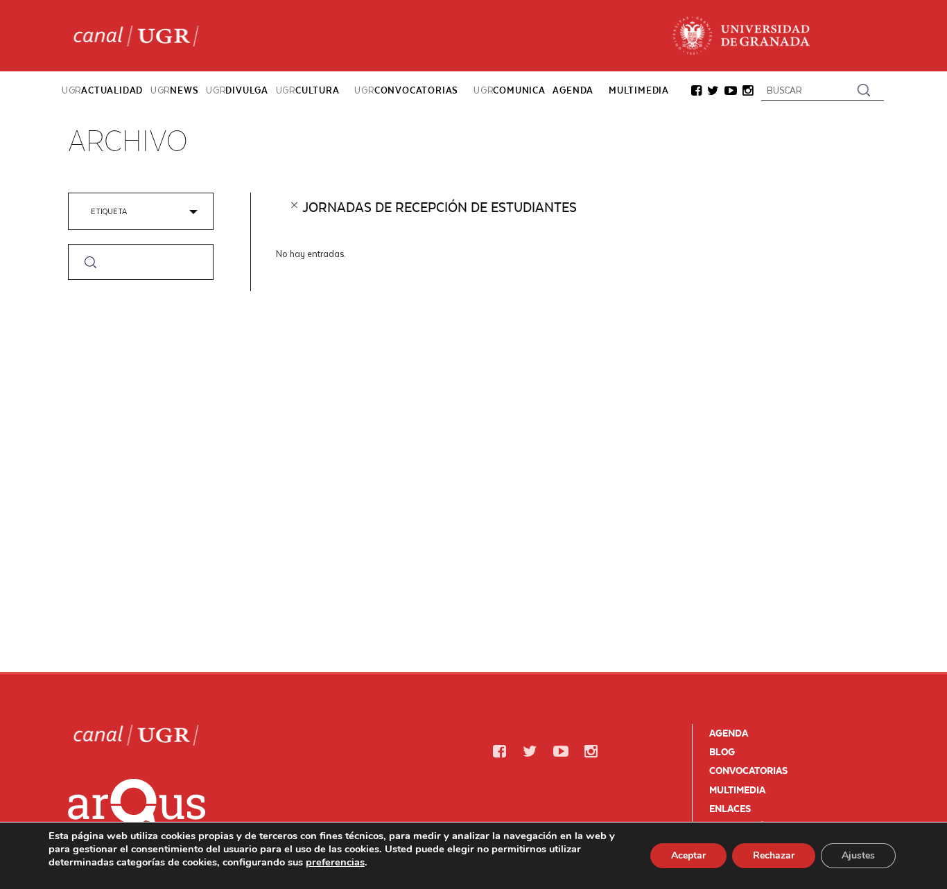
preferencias (335, 862)
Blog (722, 752)
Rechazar (773, 855)
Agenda (728, 733)
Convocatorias (748, 770)
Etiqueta (109, 211)
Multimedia (737, 790)
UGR (102, 90)
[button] (696, 91)
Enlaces (730, 808)
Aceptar (688, 855)
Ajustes (858, 855)
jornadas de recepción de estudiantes (439, 207)
